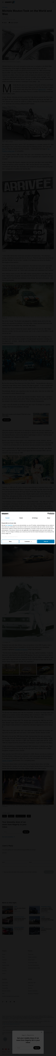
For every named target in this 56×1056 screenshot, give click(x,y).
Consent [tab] (7, 518)
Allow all (46, 541)
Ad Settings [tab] (35, 518)
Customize (27, 541)
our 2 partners (9, 525)
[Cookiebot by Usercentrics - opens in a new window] (48, 514)
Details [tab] (21, 518)
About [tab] (48, 518)
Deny (10, 541)
